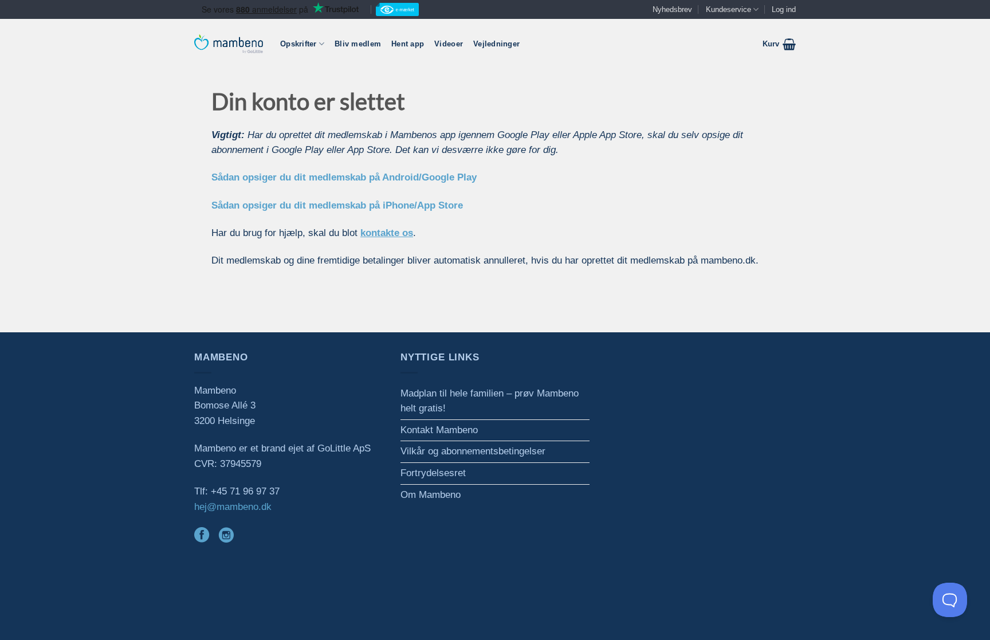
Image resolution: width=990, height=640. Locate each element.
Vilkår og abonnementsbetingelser (472, 451)
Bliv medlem (358, 44)
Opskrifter (298, 44)
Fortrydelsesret (433, 473)
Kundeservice (728, 9)
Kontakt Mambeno (439, 430)
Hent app (407, 44)
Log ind (784, 9)
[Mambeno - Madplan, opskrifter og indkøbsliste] (228, 43)
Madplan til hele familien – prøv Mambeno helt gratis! (489, 401)
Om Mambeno (430, 494)
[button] (779, 44)
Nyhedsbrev (672, 9)
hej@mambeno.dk (233, 506)
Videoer (448, 44)
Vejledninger (496, 44)
